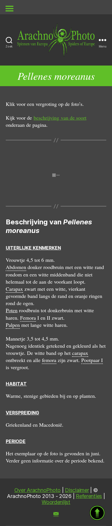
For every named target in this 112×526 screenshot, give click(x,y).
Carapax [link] (14, 288)
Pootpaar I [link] (92, 360)
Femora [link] (28, 317)
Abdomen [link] (16, 267)
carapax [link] (80, 352)
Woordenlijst (56, 502)
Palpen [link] (13, 324)
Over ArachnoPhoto (37, 490)
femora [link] (49, 360)
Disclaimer (77, 490)
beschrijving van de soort (60, 117)
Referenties (89, 496)
